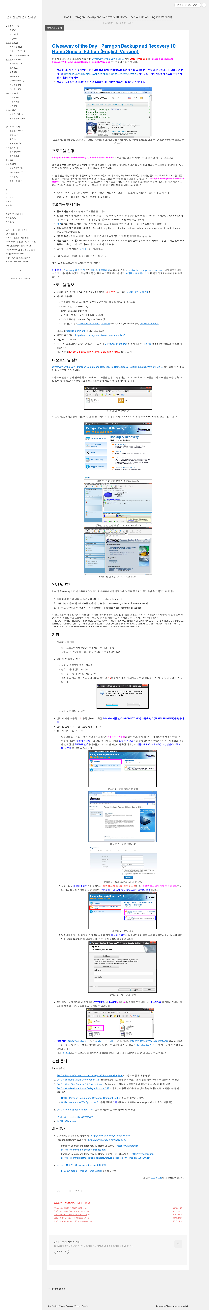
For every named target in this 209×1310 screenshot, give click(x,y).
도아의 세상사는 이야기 (16, 230)
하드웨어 (12, 93)
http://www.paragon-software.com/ (107, 1139)
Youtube (78, 1306)
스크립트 (12, 43)
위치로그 (10, 201)
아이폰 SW (16, 168)
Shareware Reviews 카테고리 (90, 1165)
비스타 (66, 1052)
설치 (13, 72)
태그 (8, 193)
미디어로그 (11, 197)
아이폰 (11, 164)
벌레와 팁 (12, 26)
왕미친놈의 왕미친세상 (21, 17)
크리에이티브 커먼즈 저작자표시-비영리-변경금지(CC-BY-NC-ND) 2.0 (101, 73)
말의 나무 (13, 126)
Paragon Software (75, 330)
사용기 (14, 101)
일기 (10, 160)
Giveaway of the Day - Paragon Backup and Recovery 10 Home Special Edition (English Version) (114, 48)
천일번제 (16, 130)
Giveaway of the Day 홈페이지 (108, 58)
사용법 (14, 76)
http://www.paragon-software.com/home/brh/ (100, 335)
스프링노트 (156, 1177)
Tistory (169, 1306)
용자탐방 (15, 151)
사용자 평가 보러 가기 (138, 292)
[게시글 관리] (66, 1191)
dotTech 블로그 (65, 1165)
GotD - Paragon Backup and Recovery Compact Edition (91, 1098)
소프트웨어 (13, 59)
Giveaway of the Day (116, 343)
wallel (185, 1306)
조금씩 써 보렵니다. (14, 213)
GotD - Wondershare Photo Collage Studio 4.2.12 (83, 1088)
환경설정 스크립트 (19, 55)
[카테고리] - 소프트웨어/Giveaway (75, 1116)
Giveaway (16, 80)
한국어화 (15, 85)
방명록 (9, 205)
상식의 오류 (16, 114)
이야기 (11, 110)
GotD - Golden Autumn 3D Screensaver (71, 1221)
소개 (13, 68)
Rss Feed (52, 1306)
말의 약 (14, 139)
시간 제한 (147, 343)
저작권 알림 (11, 217)
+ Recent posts (56, 1288)
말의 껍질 (15, 143)
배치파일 (15, 47)
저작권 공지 (11, 221)
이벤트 (14, 156)
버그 (13, 34)
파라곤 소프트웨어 (100, 270)
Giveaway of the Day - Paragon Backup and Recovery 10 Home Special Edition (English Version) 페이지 (108, 366)
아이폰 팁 (15, 176)
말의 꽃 (14, 135)
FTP (59, 223)
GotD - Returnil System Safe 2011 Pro (70, 1214)
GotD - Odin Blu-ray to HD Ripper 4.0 (70, 1218)
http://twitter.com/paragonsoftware (145, 270)
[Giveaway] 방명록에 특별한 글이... (69, 1208)
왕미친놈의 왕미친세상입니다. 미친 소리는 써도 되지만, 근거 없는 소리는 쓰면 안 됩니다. (93, 1245)
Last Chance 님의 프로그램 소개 (20, 249)
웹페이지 (83, 248)
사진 (13, 106)
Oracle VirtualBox (149, 323)
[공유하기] (63, 1191)
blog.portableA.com (15, 253)
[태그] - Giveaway (66, 1121)
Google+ (85, 1306)
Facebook (70, 1306)
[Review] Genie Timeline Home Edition (81, 1170)
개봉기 (14, 97)
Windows (15, 63)
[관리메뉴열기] (204, 5)
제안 (13, 38)
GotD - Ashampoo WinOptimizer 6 (79, 1102)
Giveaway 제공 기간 (74, 270)
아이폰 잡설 (16, 172)
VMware (105, 323)
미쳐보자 (12, 147)
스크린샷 (15, 89)
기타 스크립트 (17, 51)
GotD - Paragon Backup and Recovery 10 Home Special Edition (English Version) (118, 17)
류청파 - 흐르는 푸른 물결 (17, 237)
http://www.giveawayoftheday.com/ (110, 1135)
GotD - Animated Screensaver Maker (70, 1211)
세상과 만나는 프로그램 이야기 (19, 257)
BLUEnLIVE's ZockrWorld (17, 261)
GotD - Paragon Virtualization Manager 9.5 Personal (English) (90, 1075)
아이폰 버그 (16, 181)
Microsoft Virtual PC (88, 323)
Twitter (62, 1306)
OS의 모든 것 (12, 233)
